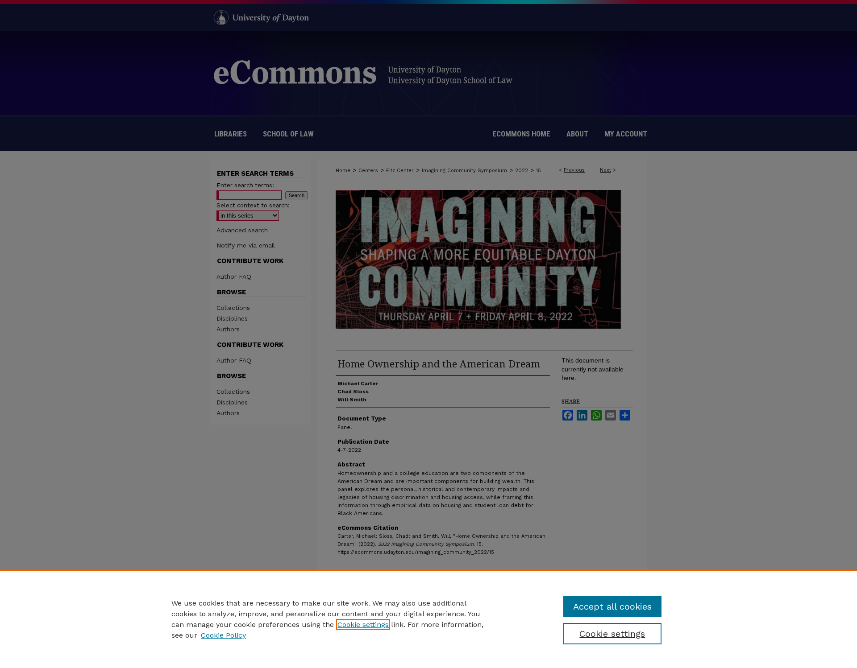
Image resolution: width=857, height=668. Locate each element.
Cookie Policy (223, 635)
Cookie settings (363, 624)
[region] (428, 619)
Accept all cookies (612, 606)
